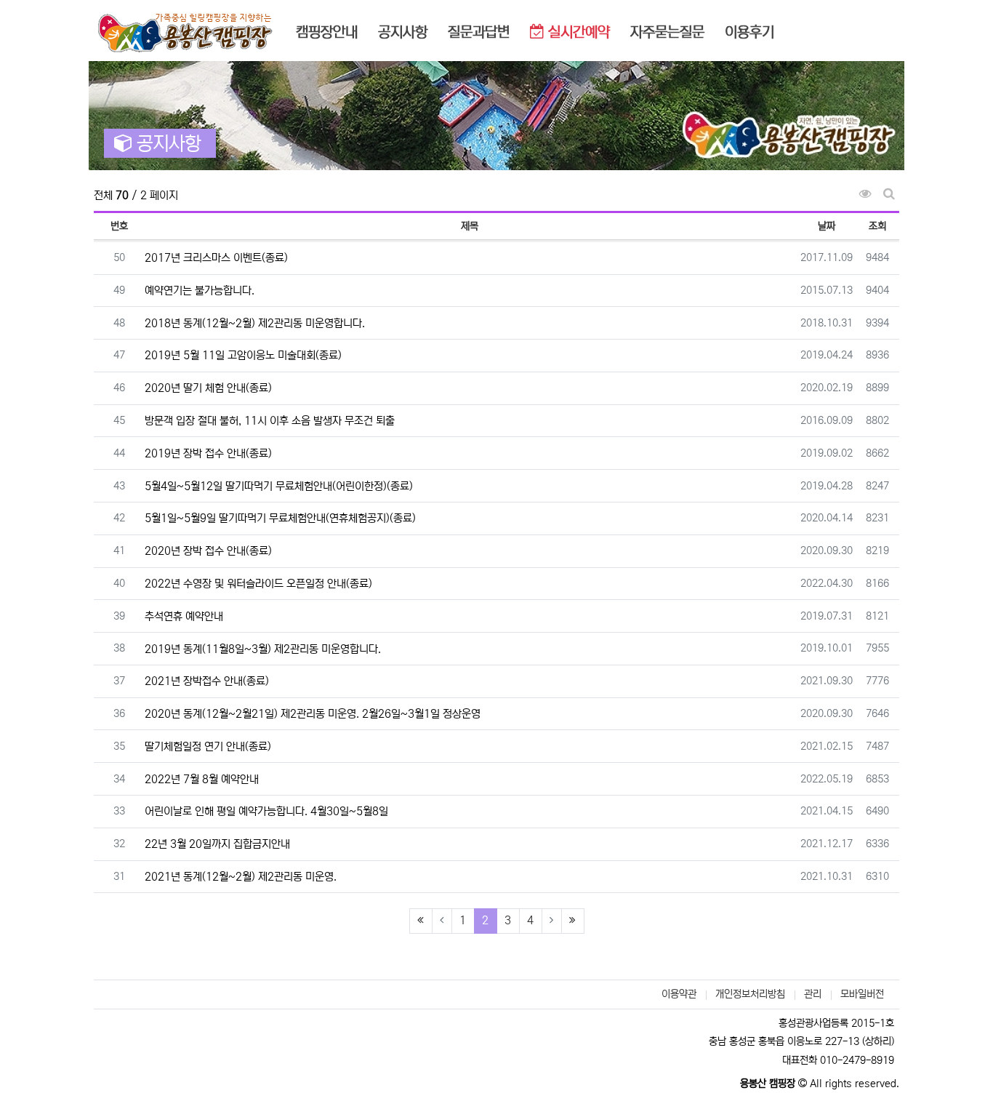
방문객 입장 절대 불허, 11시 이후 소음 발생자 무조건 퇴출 (270, 421)
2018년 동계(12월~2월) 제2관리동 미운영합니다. (255, 323)
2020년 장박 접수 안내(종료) (208, 551)
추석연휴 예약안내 (184, 616)
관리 (812, 994)
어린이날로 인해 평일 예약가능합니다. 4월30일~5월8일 (266, 811)
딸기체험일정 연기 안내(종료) (208, 746)
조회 (877, 226)
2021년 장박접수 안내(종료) (207, 681)
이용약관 (679, 994)
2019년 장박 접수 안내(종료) (208, 453)
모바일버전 (862, 994)
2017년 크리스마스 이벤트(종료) (216, 258)
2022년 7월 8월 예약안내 (202, 779)
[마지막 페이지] (572, 921)
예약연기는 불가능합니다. (199, 290)
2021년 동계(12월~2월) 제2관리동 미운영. (241, 876)
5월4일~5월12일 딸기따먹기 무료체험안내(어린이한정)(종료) (279, 486)
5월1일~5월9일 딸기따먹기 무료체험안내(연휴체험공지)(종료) (280, 518)
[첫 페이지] (421, 921)
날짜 (826, 226)
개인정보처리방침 (750, 994)
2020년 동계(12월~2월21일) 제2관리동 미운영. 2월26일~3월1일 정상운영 (313, 714)
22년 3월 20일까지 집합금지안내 (217, 844)
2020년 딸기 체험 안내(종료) (208, 388)
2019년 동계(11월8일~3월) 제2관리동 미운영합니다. (263, 649)
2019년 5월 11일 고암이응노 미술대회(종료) (243, 355)
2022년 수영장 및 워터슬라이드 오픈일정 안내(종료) (258, 583)
